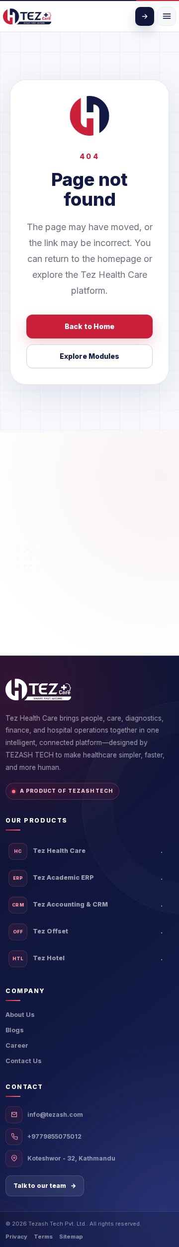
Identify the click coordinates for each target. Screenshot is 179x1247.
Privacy (16, 1236)
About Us (20, 1014)
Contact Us (23, 1061)
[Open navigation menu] (166, 16)
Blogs (14, 1030)
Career (16, 1045)
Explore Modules (89, 356)
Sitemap (71, 1236)
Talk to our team (44, 1185)
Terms (43, 1236)
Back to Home (89, 326)
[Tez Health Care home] (27, 16)
